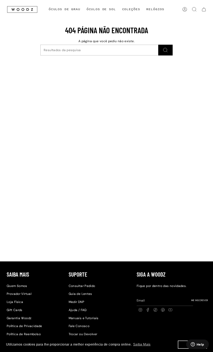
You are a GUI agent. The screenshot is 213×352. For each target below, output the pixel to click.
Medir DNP (76, 302)
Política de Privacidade (24, 326)
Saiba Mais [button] (142, 344)
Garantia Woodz (19, 318)
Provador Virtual (19, 294)
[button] (131, 9)
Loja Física (15, 302)
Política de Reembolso (24, 334)
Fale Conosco (79, 326)
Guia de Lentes (80, 294)
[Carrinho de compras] (204, 9)
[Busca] (165, 50)
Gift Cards (14, 310)
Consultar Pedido (82, 286)
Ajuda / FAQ (78, 310)
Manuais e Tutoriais (84, 318)
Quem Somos (17, 286)
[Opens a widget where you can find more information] (197, 345)
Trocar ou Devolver (83, 334)
